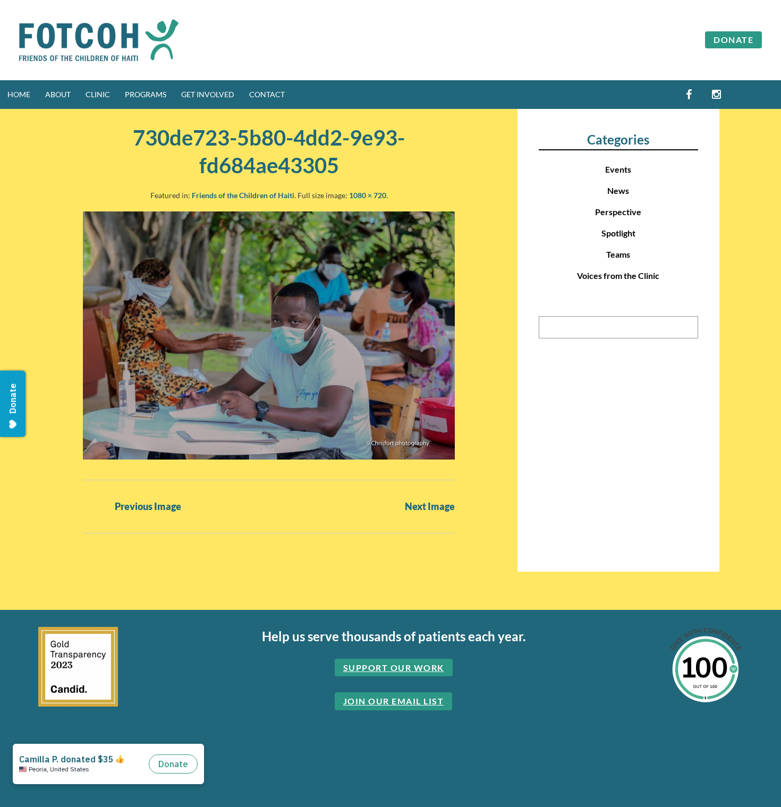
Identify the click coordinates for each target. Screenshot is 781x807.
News (618, 190)
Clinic (98, 94)
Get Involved (207, 94)
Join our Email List (393, 701)
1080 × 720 (367, 195)
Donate (733, 40)
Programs (145, 94)
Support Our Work (393, 667)
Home (18, 94)
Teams (618, 254)
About (58, 94)
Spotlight (618, 233)
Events (618, 169)
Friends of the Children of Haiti (243, 195)
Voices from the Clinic (618, 275)
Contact (267, 94)
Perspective (618, 212)
